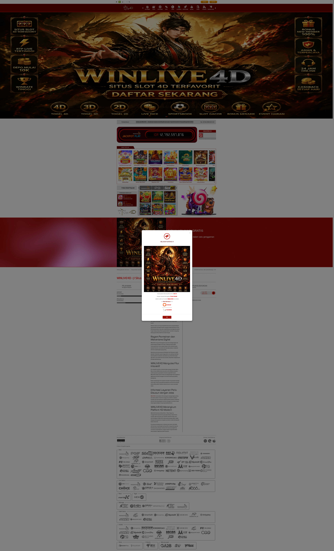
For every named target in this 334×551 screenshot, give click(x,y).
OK (167, 317)
